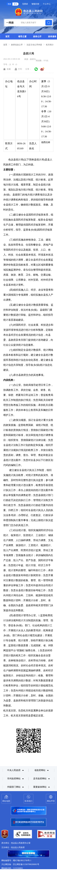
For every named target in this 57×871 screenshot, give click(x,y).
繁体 (15, 4)
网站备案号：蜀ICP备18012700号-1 (16, 860)
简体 (9, 4)
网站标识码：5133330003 (12, 868)
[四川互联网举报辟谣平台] (28, 854)
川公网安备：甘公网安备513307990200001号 (20, 864)
